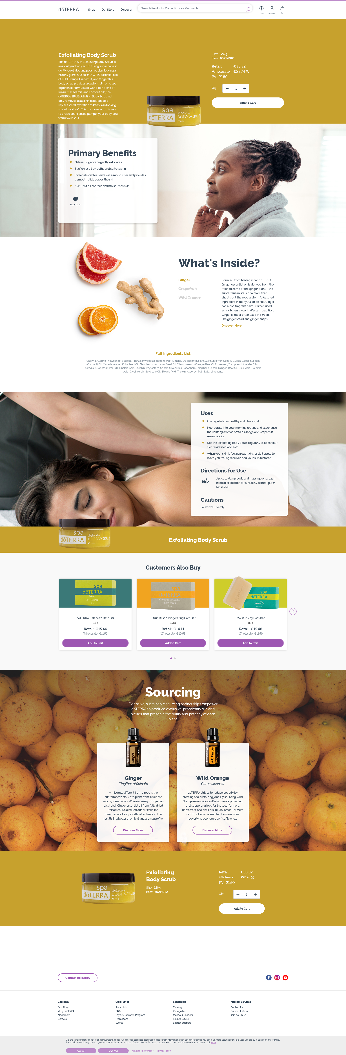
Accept (81, 1050)
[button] (171, 658)
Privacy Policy (164, 1051)
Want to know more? (143, 1051)
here (213, 1042)
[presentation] (293, 611)
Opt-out (113, 1050)
